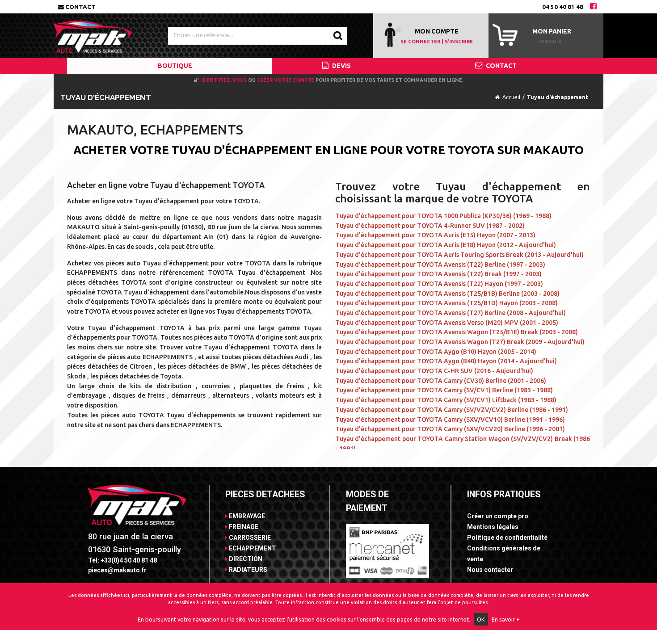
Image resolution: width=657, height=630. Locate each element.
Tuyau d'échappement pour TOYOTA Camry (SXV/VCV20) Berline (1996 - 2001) (450, 429)
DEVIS (341, 65)
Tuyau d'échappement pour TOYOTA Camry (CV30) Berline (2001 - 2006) (440, 380)
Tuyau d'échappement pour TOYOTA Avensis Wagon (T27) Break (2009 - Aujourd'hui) (460, 341)
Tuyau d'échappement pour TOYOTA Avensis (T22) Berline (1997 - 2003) (440, 264)
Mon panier (551, 31)
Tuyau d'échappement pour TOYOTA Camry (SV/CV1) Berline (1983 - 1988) (444, 390)
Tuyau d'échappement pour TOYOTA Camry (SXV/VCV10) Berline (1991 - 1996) (450, 419)
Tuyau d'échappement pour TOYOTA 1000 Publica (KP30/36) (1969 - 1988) (443, 215)
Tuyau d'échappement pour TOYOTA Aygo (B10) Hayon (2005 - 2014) (435, 351)
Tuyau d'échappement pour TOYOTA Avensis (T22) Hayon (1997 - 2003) (439, 283)
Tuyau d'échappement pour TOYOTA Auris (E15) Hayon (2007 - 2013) (435, 235)
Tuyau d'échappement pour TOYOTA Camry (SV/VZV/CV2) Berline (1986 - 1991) (451, 409)
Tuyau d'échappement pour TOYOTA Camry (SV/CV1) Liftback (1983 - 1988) (445, 399)
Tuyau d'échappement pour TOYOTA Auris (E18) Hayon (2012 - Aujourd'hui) (445, 244)
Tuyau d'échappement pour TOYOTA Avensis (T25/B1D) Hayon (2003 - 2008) (446, 303)
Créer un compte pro (497, 516)
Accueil (511, 97)
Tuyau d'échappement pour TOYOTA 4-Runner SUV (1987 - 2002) (430, 225)
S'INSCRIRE (459, 41)
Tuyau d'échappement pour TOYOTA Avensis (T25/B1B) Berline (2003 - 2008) (447, 293)
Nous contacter (490, 569)
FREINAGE (242, 526)
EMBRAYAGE (246, 516)
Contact (80, 6)
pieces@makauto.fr (117, 570)
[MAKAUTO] (93, 32)
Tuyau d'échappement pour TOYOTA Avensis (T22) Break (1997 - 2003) (438, 273)
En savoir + (506, 619)
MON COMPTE (437, 31)
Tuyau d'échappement (557, 97)
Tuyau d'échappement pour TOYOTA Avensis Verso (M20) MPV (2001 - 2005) (446, 322)
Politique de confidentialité (507, 537)
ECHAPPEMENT (251, 548)
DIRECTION (244, 559)
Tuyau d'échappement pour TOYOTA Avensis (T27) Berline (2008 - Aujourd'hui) (450, 312)
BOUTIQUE (174, 65)
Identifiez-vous (224, 80)
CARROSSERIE (249, 537)
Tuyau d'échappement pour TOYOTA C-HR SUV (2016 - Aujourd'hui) (434, 370)
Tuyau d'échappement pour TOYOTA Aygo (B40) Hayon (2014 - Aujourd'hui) (446, 361)
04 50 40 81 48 (562, 6)
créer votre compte (285, 80)
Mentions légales (492, 526)
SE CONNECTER (420, 41)
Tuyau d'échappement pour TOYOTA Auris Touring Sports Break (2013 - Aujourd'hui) (459, 254)
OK (481, 619)
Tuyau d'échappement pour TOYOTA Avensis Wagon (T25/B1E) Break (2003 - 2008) (456, 332)
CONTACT (500, 65)
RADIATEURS (247, 569)
